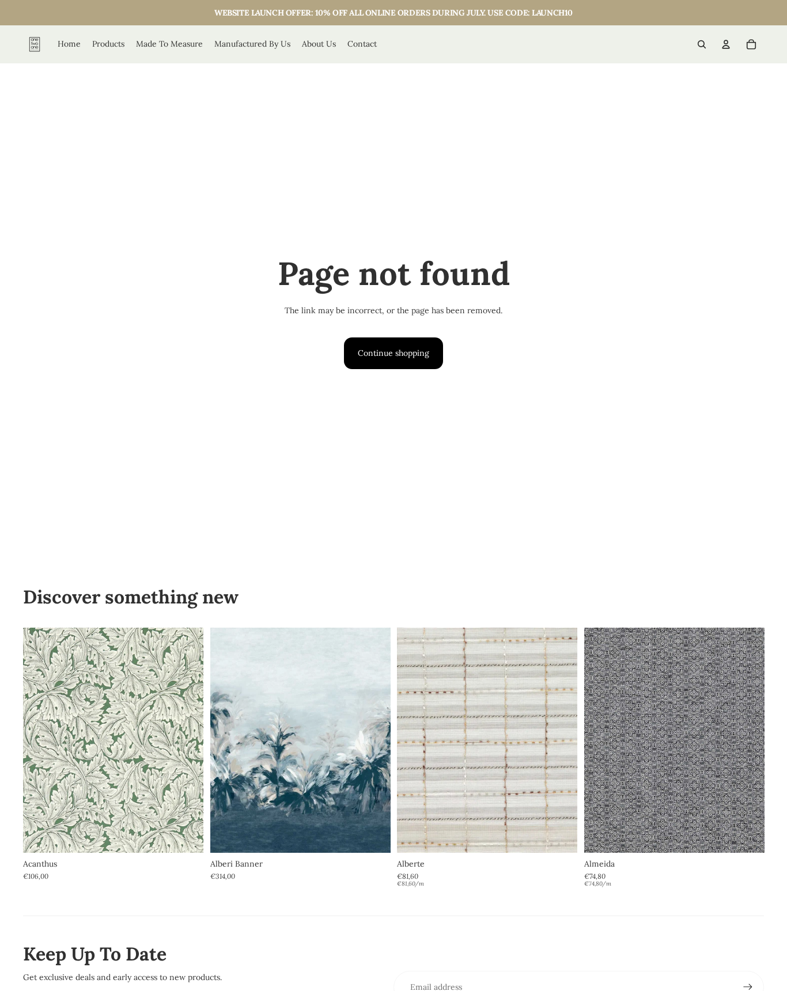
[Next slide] (186, 740)
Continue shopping (393, 353)
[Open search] (701, 44)
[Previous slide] (40, 740)
